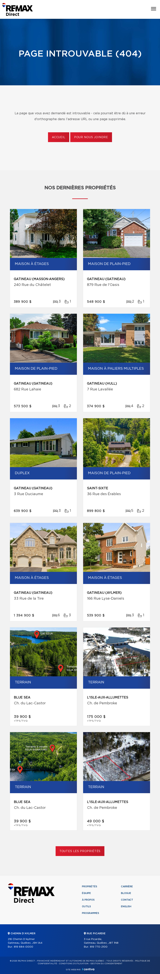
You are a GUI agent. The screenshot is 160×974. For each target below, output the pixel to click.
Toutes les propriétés (80, 851)
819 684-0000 (23, 947)
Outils (86, 906)
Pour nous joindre (91, 137)
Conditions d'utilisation (73, 964)
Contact (127, 900)
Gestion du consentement (106, 964)
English (126, 906)
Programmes (90, 913)
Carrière (127, 886)
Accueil (58, 137)
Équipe (86, 893)
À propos (88, 900)
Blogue (126, 893)
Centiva (88, 969)
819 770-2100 (99, 947)
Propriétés (89, 886)
